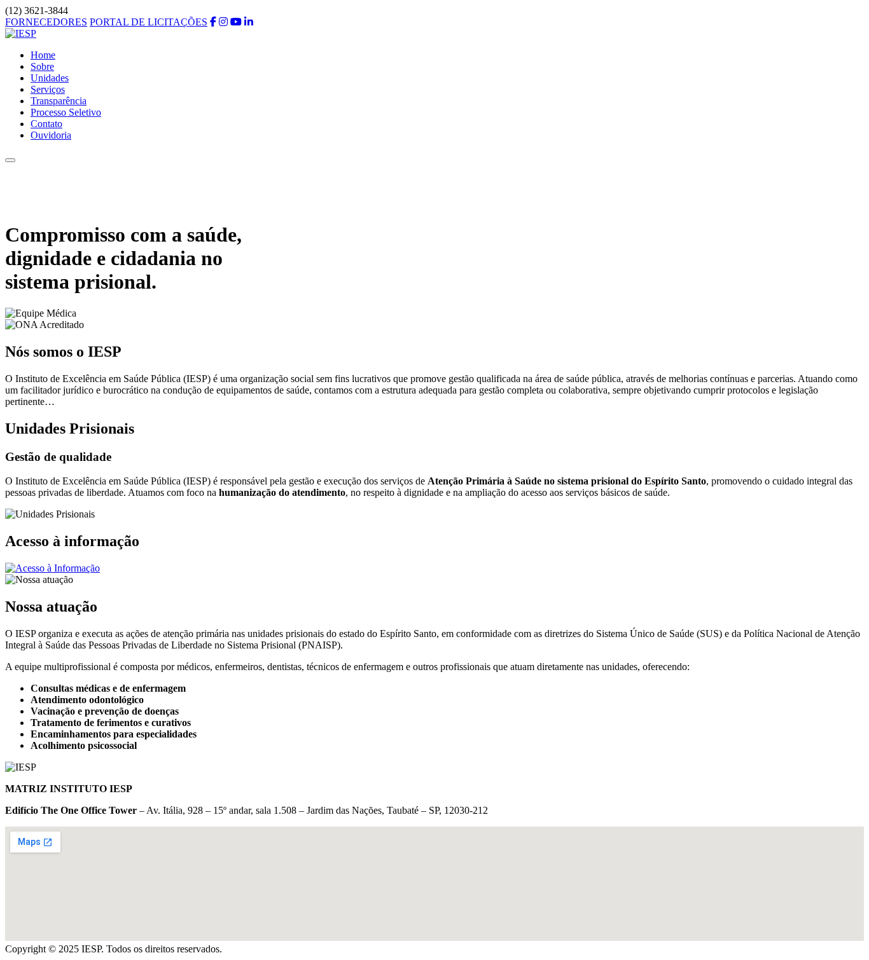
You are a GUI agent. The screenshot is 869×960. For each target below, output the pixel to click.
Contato (46, 123)
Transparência (59, 100)
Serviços (48, 89)
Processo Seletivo (66, 112)
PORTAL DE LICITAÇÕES (148, 22)
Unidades (50, 77)
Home (43, 55)
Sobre (42, 66)
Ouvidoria (51, 135)
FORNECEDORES (46, 22)
